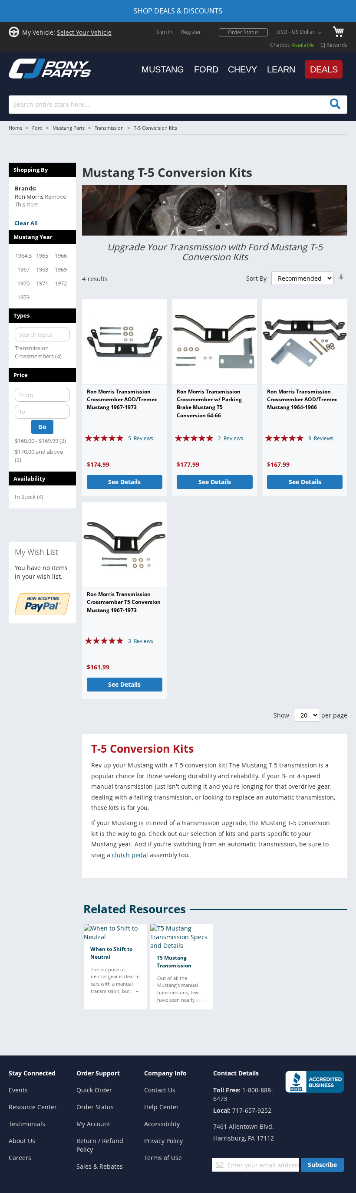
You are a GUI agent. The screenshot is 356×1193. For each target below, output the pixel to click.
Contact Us (159, 1090)
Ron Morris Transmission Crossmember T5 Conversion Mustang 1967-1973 (124, 602)
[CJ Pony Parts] (30, 67)
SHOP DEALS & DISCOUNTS (178, 11)
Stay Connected (32, 1073)
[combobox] (178, 104)
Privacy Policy (163, 1141)
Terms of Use (163, 1158)
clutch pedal (130, 855)
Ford (37, 128)
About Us (22, 1141)
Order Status (243, 32)
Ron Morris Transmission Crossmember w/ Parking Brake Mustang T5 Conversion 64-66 (209, 403)
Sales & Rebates (99, 1166)
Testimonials (27, 1124)
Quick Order (94, 1090)
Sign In (164, 31)
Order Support (98, 1073)
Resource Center (33, 1107)
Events (18, 1090)
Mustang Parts (69, 128)
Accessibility (162, 1124)
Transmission (109, 128)
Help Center (161, 1107)
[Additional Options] (42, 613)
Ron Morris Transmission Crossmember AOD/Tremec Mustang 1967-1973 (122, 399)
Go (42, 427)
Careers (20, 1158)
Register (191, 31)
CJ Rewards (333, 44)
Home (15, 128)
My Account (93, 1124)
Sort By (256, 278)
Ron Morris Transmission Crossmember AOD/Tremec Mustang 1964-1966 (302, 399)
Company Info (165, 1073)
